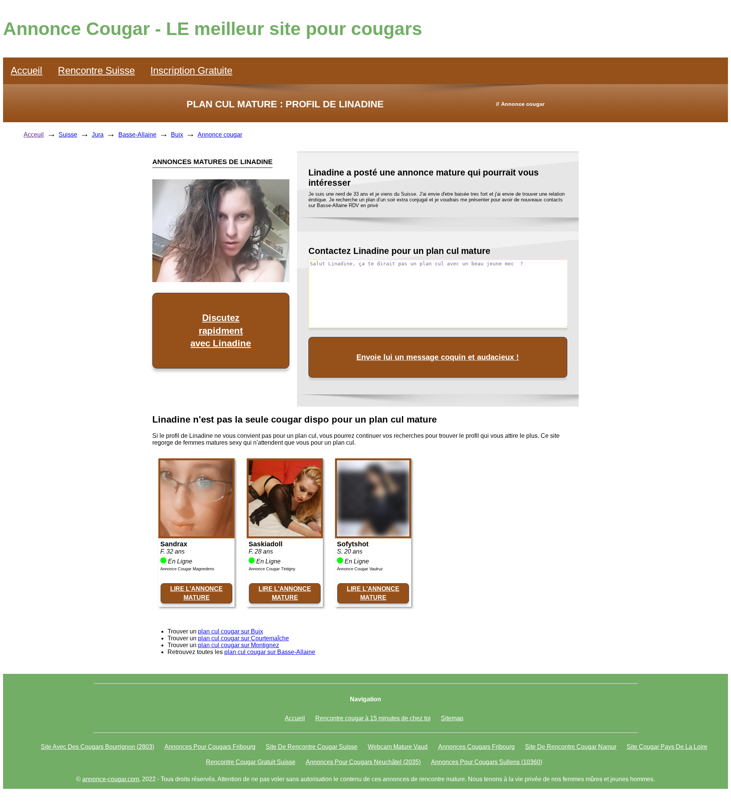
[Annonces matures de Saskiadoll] (285, 534)
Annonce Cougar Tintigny (272, 568)
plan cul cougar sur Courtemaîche (243, 638)
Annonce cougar (220, 134)
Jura (98, 134)
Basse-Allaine (137, 134)
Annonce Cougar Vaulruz (360, 568)
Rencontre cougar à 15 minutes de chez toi (373, 718)
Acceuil (34, 134)
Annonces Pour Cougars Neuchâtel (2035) (363, 762)
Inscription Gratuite (191, 70)
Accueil (26, 70)
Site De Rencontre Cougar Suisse (312, 747)
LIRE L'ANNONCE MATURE (196, 593)
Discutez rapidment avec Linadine (220, 330)
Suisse (68, 134)
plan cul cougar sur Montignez (238, 645)
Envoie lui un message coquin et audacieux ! (437, 357)
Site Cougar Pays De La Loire (667, 747)
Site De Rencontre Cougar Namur (570, 747)
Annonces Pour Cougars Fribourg (209, 747)
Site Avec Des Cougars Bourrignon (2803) (97, 747)
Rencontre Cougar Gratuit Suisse (250, 762)
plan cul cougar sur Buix (230, 631)
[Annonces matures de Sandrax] (196, 534)
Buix (177, 134)
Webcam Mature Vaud (398, 747)
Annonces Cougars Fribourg (476, 747)
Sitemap (452, 718)
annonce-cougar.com (110, 779)
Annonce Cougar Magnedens (187, 568)
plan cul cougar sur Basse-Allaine (269, 652)
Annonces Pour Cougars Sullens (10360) (486, 762)
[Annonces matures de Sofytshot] (373, 534)
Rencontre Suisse (96, 70)
